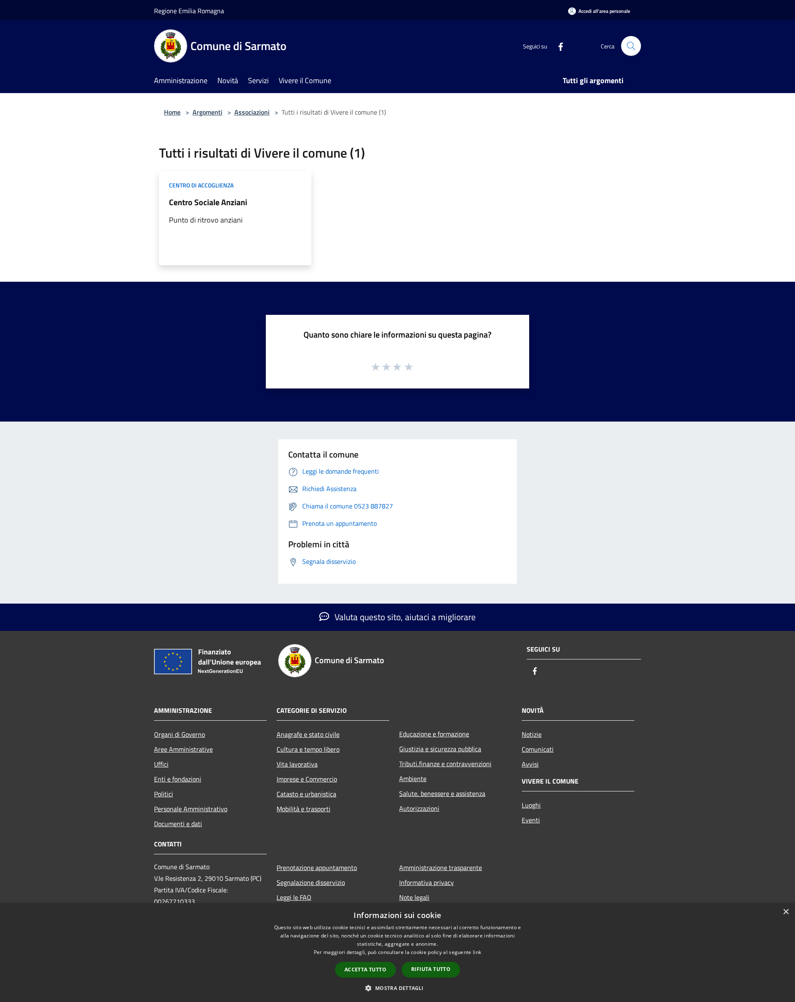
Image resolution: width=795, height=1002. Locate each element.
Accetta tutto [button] (365, 969)
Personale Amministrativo (190, 809)
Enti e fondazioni (177, 779)
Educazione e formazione (434, 734)
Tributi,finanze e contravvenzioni (445, 764)
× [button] (786, 912)
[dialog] (397, 952)
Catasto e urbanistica (306, 794)
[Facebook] (557, 45)
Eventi (531, 820)
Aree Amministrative (183, 749)
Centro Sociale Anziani (208, 202)
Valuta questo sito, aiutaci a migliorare (404, 616)
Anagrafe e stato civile (308, 734)
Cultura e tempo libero (308, 749)
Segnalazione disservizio (311, 882)
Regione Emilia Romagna (189, 11)
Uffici (161, 764)
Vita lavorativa (297, 764)
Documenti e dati (178, 824)
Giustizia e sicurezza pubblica (440, 749)
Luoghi (531, 805)
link (477, 952)
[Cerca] (631, 46)
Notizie (532, 734)
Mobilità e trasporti (303, 809)
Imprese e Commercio (307, 779)
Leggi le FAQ (294, 897)
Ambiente (412, 779)
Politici (163, 794)
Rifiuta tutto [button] (430, 969)
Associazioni (252, 112)
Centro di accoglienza (201, 185)
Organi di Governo (179, 734)
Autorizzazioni (419, 808)
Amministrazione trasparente (440, 868)
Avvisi (530, 764)
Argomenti (207, 112)
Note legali (414, 897)
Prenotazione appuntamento (317, 868)
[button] (397, 988)
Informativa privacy (426, 882)
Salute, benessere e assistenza (442, 793)
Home (172, 112)
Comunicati (538, 749)
